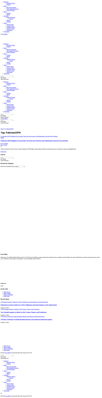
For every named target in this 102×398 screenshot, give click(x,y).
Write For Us (7, 292)
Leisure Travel (10, 26)
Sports (11, 19)
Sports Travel (10, 24)
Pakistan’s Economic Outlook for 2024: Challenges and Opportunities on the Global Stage (29, 305)
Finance (9, 4)
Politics (9, 13)
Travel (5, 23)
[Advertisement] (28, 38)
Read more (3, 151)
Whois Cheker (7, 293)
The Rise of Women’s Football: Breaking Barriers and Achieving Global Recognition (26, 319)
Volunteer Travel (11, 27)
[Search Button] (13, 76)
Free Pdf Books (11, 10)
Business (6, 2)
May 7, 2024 (4, 145)
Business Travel (11, 3)
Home (2, 129)
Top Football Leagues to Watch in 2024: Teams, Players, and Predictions (23, 312)
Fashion (9, 21)
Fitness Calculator (8, 294)
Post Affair (5, 143)
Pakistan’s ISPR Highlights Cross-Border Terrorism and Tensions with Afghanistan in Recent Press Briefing (34, 141)
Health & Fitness (11, 17)
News (5, 12)
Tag (5, 129)
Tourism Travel (10, 29)
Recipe (8, 20)
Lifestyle (6, 16)
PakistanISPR (9, 129)
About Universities (11, 7)
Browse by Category (6, 166)
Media (8, 14)
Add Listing (7, 296)
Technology (10, 30)
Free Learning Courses (12, 9)
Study (5, 6)
